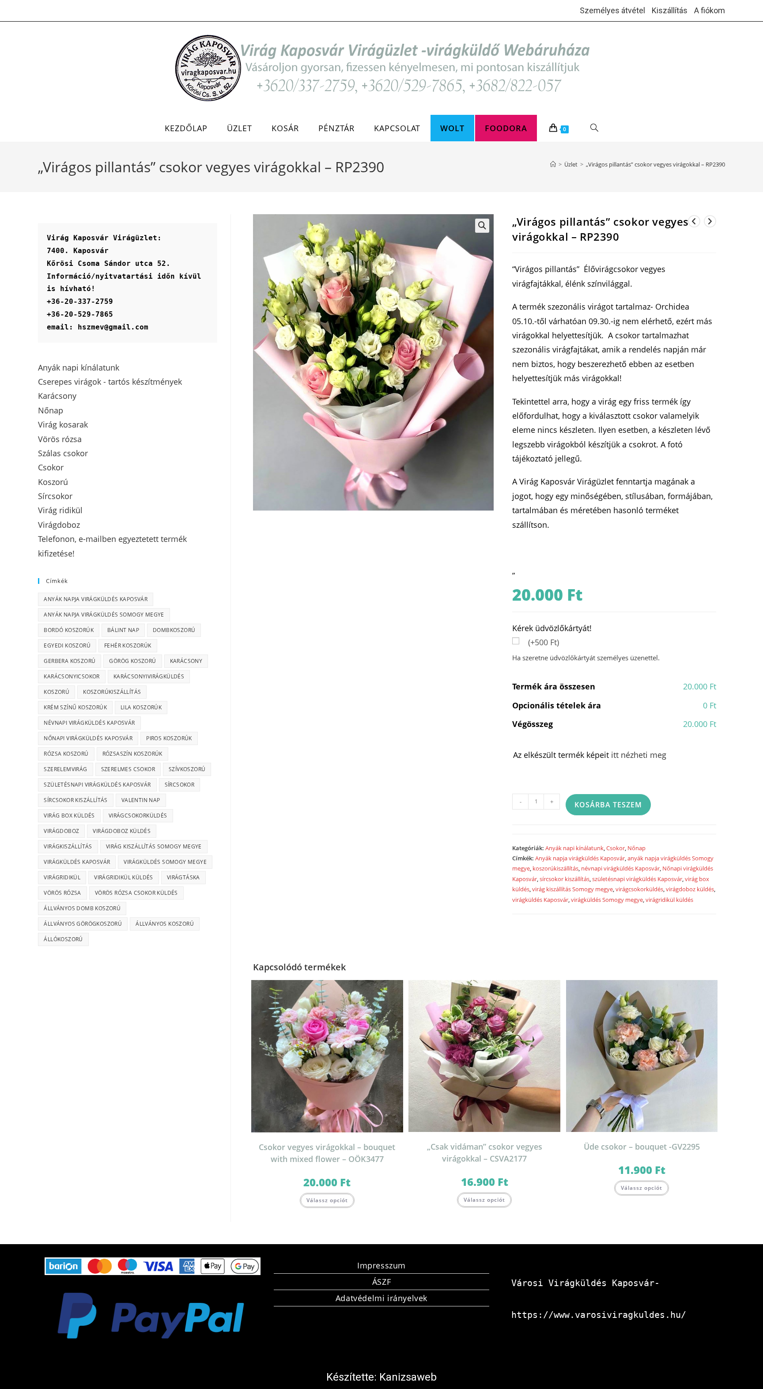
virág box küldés (69, 815)
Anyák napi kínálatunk (574, 848)
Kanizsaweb (408, 1377)
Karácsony (186, 661)
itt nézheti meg (638, 754)
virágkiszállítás (68, 846)
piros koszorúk (169, 738)
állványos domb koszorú (82, 908)
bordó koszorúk (69, 630)
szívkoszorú (187, 769)
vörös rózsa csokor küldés (136, 893)
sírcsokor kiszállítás (564, 879)
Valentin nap (140, 800)
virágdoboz (61, 831)
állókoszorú (63, 939)
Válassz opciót (327, 1200)
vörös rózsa (62, 893)
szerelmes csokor (128, 769)
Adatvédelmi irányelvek (381, 1298)
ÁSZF (381, 1281)
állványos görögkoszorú (83, 923)
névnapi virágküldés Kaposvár (620, 868)
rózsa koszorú (66, 753)
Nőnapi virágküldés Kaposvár (88, 738)
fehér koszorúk (127, 645)
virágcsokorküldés (639, 889)
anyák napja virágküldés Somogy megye (104, 614)
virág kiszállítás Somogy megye (572, 889)
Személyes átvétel (612, 10)
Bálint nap (123, 630)
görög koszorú (132, 661)
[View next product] (710, 221)
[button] (482, 226)
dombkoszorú (174, 630)
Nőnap (636, 848)
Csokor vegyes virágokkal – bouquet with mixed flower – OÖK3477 (327, 1153)
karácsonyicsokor (71, 676)
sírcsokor (180, 784)
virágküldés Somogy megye (607, 900)
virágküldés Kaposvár (540, 900)
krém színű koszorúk (75, 707)
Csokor (615, 848)
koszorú (56, 692)
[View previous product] (694, 221)
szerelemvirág (65, 769)
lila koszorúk (141, 707)
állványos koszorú (165, 923)
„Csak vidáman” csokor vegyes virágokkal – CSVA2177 (484, 1152)
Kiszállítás (669, 10)
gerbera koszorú (69, 661)
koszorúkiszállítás (555, 868)
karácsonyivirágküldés (148, 676)
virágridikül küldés (669, 900)
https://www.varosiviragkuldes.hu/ (598, 1315)
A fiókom (709, 10)
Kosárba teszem (608, 805)
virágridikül (62, 877)
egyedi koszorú (67, 645)
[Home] (553, 164)
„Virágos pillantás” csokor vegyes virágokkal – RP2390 (655, 164)
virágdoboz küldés (690, 889)
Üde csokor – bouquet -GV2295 (642, 1146)
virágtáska (183, 877)
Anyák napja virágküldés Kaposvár (580, 858)
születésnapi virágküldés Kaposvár (637, 879)
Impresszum (381, 1265)
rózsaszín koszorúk (132, 753)
